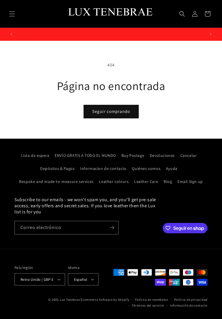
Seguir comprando (111, 111)
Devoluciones (162, 155)
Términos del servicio (148, 305)
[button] (12, 14)
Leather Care (146, 181)
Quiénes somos (146, 168)
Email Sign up (190, 181)
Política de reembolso (151, 300)
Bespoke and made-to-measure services (56, 181)
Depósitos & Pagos (57, 168)
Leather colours (114, 181)
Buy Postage (133, 155)
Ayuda (171, 168)
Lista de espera (35, 155)
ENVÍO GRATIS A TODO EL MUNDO (85, 155)
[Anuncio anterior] (11, 34)
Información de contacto (189, 305)
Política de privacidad (191, 300)
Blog (168, 181)
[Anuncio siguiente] (210, 34)
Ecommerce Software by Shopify (105, 300)
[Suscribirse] (112, 227)
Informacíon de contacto (103, 168)
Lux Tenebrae (70, 300)
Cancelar (188, 155)
